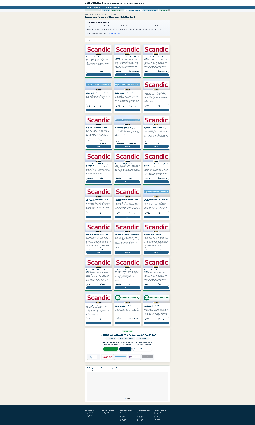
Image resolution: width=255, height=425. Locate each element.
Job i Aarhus (122, 413)
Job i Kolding (122, 420)
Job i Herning (140, 416)
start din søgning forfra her (113, 33)
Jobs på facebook (117, 7)
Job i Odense (122, 415)
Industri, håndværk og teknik (96, 14)
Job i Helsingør (140, 420)
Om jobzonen (88, 7)
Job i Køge (156, 416)
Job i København (123, 412)
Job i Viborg (156, 413)
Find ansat (109, 7)
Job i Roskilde (140, 415)
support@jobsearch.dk (90, 415)
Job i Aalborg (123, 416)
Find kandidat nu (125, 348)
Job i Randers (123, 419)
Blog (103, 415)
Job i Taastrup (157, 419)
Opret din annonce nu (110, 348)
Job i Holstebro (157, 417)
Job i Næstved (157, 412)
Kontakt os (102, 7)
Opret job (95, 7)
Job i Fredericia (157, 415)
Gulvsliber (107, 14)
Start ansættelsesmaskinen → (142, 348)
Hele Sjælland (114, 14)
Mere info (99, 74)
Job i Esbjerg (122, 417)
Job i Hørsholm (140, 419)
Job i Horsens (140, 412)
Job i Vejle (139, 413)
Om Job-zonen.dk (106, 412)
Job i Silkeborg (140, 417)
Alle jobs (87, 14)
